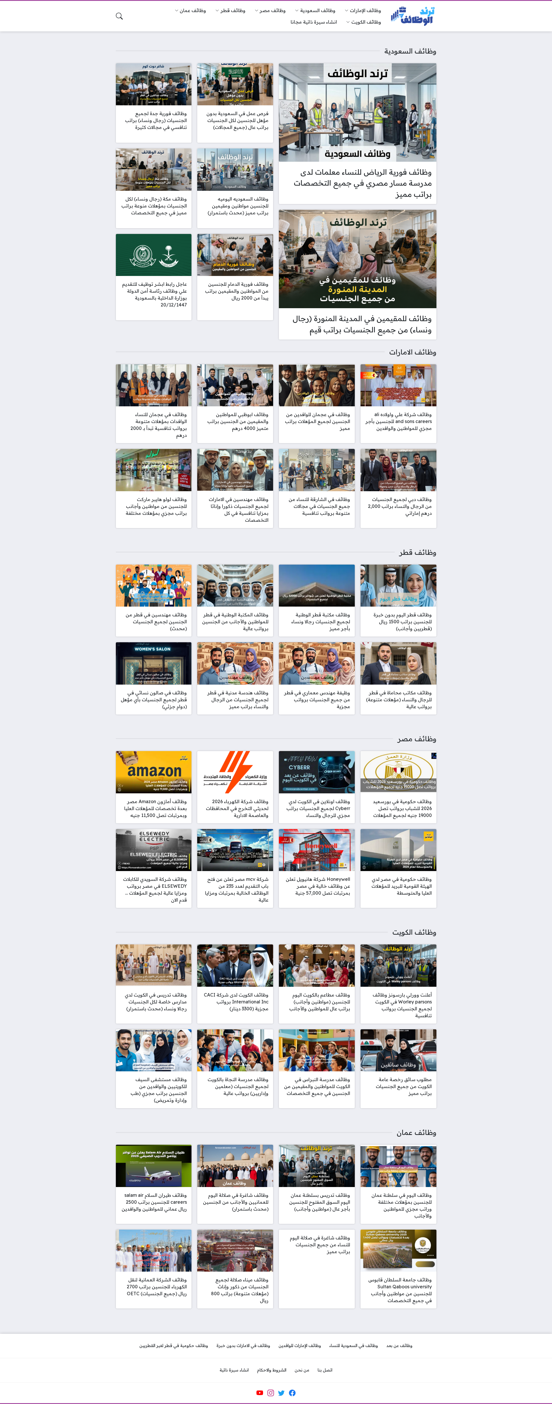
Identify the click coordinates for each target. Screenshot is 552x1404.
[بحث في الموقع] (119, 16)
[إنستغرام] (270, 1392)
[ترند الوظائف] (413, 16)
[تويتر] (281, 1392)
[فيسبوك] (292, 1392)
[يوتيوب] (259, 1392)
